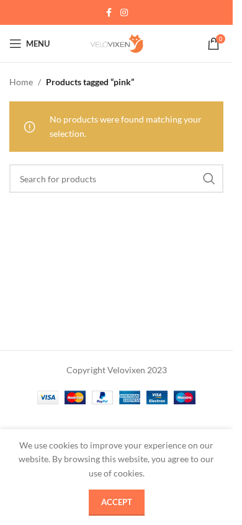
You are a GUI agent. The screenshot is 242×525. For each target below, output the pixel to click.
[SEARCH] (209, 178)
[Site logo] (116, 42)
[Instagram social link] (124, 12)
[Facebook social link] (109, 12)
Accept (116, 502)
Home (21, 82)
